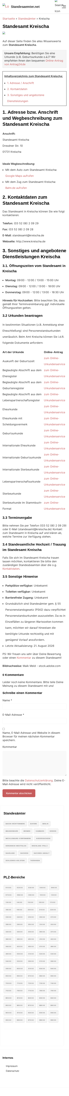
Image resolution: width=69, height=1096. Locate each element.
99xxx (53, 1020)
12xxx (54, 895)
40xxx (31, 939)
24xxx (20, 917)
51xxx (31, 954)
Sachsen (24, 853)
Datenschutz (12, 1070)
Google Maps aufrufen (19, 175)
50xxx (20, 954)
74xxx (53, 983)
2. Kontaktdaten (17, 89)
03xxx (31, 887)
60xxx (20, 968)
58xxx (53, 961)
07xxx (9, 895)
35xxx (31, 932)
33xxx (8, 932)
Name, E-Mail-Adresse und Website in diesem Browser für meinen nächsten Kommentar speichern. (31, 736)
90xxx (9, 1013)
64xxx (53, 968)
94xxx (53, 1013)
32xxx (53, 924)
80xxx (9, 998)
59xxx (8, 968)
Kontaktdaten (11, 568)
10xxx (43, 895)
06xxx (54, 887)
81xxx (20, 998)
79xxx (53, 990)
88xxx (42, 1005)
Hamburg (40, 831)
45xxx (20, 946)
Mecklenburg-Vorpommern (18, 838)
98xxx (42, 1020)
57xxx (42, 961)
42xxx (53, 939)
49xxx (8, 954)
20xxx (31, 910)
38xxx (8, 939)
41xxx (42, 939)
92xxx (31, 1013)
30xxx (31, 924)
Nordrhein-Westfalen (16, 846)
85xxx (8, 1005)
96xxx (20, 1020)
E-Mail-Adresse (13, 714)
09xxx (31, 895)
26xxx (42, 917)
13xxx (8, 902)
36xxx (42, 932)
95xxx (8, 1020)
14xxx (19, 902)
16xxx (41, 902)
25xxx (31, 917)
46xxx (31, 946)
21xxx (42, 910)
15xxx (30, 902)
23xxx (8, 917)
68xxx (42, 976)
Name (7, 700)
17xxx (52, 902)
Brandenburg (12, 831)
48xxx (53, 946)
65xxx (8, 976)
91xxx (20, 1013)
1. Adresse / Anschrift (20, 83)
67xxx (31, 976)
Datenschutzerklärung (39, 780)
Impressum (11, 1066)
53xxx (53, 954)
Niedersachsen (43, 838)
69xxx (53, 976)
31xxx (42, 924)
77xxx (31, 990)
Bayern (33, 824)
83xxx (42, 998)
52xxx (42, 954)
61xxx (31, 968)
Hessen (53, 831)
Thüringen (35, 860)
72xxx (31, 983)
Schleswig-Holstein (15, 860)
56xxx (31, 961)
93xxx (42, 1013)
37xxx (53, 932)
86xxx (20, 1005)
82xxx (31, 998)
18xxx (8, 910)
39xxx (20, 939)
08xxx (20, 895)
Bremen (27, 831)
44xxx (8, 946)
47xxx (42, 946)
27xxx (53, 917)
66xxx (20, 976)
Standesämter (27, 18)
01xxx (8, 887)
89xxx (53, 1005)
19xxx (19, 910)
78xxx (42, 990)
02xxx (20, 887)
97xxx (31, 1020)
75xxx (8, 990)
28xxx (8, 924)
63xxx (42, 968)
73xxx (42, 983)
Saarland (10, 853)
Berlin (45, 824)
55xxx (20, 961)
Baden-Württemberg (15, 824)
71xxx (20, 983)
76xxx (20, 990)
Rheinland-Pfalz (40, 846)
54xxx (8, 961)
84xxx (53, 998)
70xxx (9, 983)
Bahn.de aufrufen (16, 187)
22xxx (53, 910)
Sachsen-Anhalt (41, 853)
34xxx (20, 932)
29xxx (20, 924)
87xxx (31, 1005)
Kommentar (24, 657)
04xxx (43, 887)
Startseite (9, 18)
